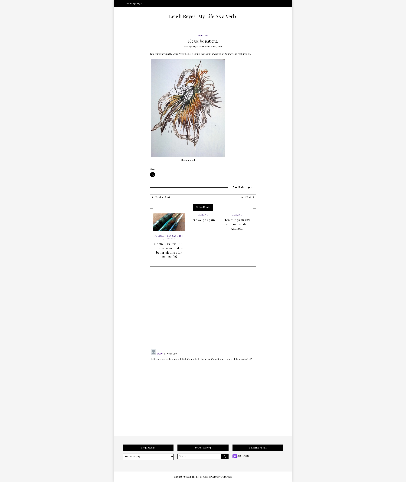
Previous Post (162, 197)
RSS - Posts (243, 455)
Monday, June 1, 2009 (212, 46)
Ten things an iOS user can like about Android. (237, 224)
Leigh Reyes (193, 46)
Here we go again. (203, 220)
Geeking (203, 35)
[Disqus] (203, 306)
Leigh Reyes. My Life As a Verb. (203, 16)
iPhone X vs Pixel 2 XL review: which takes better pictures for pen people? (169, 250)
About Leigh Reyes (134, 3)
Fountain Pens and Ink (168, 235)
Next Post (246, 197)
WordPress (226, 476)
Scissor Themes (192, 476)
